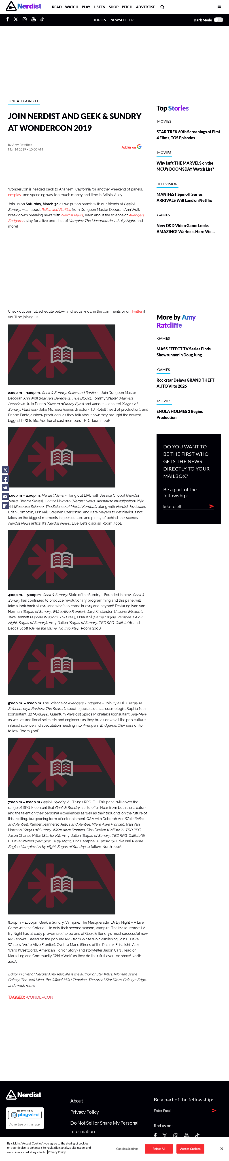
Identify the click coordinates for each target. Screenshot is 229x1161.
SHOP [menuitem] (114, 7)
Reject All (159, 1149)
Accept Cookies (190, 1149)
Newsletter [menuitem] (122, 20)
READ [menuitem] (57, 7)
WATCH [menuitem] (71, 7)
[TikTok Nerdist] (42, 20)
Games (163, 215)
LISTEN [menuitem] (99, 7)
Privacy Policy (84, 1112)
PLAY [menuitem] (86, 7)
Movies (164, 121)
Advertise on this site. (24, 1124)
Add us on (127, 147)
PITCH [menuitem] (127, 7)
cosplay (14, 195)
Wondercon (39, 997)
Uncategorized (24, 101)
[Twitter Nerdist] (15, 20)
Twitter (136, 312)
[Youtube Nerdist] (33, 20)
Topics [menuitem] (99, 20)
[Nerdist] (23, 7)
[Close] (222, 1148)
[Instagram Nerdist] (24, 20)
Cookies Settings (127, 1149)
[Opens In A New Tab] (25, 1114)
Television (167, 184)
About (76, 1101)
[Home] (23, 1098)
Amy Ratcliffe (22, 144)
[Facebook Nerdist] (8, 20)
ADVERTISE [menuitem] (145, 7)
